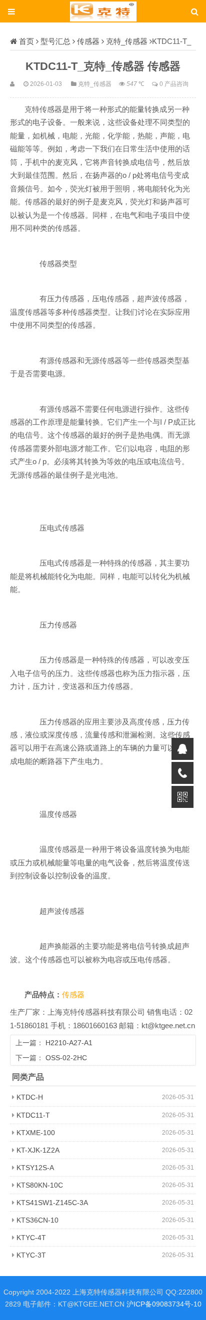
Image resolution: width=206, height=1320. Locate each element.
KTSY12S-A (35, 1168)
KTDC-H (29, 1097)
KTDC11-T (33, 1115)
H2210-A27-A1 (69, 1043)
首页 (26, 41)
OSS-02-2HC (66, 1058)
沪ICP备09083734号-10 (164, 1304)
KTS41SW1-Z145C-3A (52, 1203)
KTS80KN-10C (39, 1185)
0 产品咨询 (174, 83)
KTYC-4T (31, 1238)
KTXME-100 (35, 1133)
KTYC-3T (31, 1255)
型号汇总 (55, 41)
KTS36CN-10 (37, 1220)
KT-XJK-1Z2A (38, 1150)
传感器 (88, 41)
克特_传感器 (127, 41)
